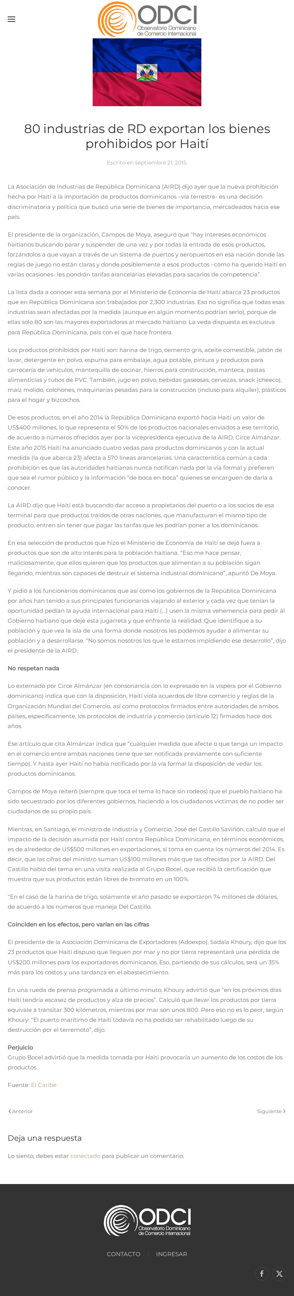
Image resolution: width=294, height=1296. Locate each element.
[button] (11, 19)
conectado (85, 1155)
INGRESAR (171, 1254)
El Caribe (44, 1085)
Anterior (22, 1111)
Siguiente (269, 1111)
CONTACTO (123, 1254)
